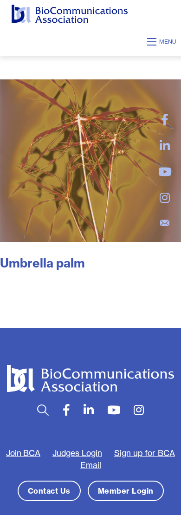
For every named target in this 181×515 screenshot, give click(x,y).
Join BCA (23, 453)
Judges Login (77, 453)
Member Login (126, 490)
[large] (164, 120)
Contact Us (49, 490)
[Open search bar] (43, 410)
